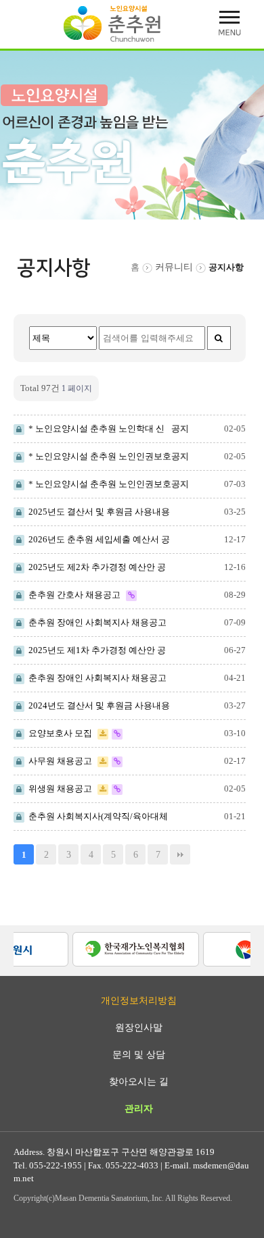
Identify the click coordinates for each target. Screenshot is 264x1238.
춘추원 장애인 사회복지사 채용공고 (95, 622)
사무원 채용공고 (59, 761)
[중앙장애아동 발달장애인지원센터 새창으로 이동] (120, 948)
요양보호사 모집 (59, 733)
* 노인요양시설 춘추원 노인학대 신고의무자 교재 (89, 429)
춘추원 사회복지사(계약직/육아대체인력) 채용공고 (91, 817)
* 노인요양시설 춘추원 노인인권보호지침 (92, 457)
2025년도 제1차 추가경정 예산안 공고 (90, 651)
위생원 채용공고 (59, 788)
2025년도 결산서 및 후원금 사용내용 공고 (92, 513)
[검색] (219, 338)
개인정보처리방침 (139, 1001)
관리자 (139, 1109)
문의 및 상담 (138, 1055)
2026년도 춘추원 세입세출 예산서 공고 (92, 540)
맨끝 (180, 854)
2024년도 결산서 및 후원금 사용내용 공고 (92, 706)
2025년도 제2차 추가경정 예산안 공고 (90, 568)
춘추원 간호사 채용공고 (73, 595)
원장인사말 (138, 1028)
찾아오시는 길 (139, 1082)
